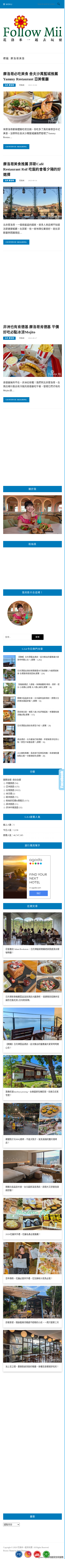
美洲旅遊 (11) (12, 804)
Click (62, 779)
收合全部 (17, 780)
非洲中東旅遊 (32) (14, 807)
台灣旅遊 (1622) (13, 790)
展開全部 (7, 780)
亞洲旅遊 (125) (12, 786)
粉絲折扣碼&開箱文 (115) (17, 800)
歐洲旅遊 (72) (12, 797)
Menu (9, 4)
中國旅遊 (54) (12, 783)
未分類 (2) (10, 793)
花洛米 (21, 85)
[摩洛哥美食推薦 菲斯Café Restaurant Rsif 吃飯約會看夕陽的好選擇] (32, 203)
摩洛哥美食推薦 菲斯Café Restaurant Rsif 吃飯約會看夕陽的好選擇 (32, 169)
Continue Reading (16, 147)
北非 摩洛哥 (9, 85)
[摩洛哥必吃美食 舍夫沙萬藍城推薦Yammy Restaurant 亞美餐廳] (32, 107)
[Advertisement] (32, 289)
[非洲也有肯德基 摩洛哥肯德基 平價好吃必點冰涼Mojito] (32, 360)
